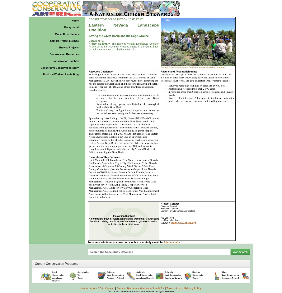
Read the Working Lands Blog (61, 74)
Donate (121, 288)
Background (71, 27)
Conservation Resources (64, 54)
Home (75, 20)
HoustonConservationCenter (198, 275)
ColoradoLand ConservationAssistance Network (173, 275)
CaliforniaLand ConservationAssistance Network (144, 275)
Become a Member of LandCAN (145, 288)
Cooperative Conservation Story (60, 67)
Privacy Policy (192, 288)
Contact (109, 288)
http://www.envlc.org (183, 222)
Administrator (172, 242)
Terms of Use (174, 288)
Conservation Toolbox (66, 61)
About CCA (96, 288)
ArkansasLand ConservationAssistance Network (115, 275)
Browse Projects (69, 47)
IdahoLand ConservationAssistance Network (230, 275)
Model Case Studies (67, 34)
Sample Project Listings (64, 40)
